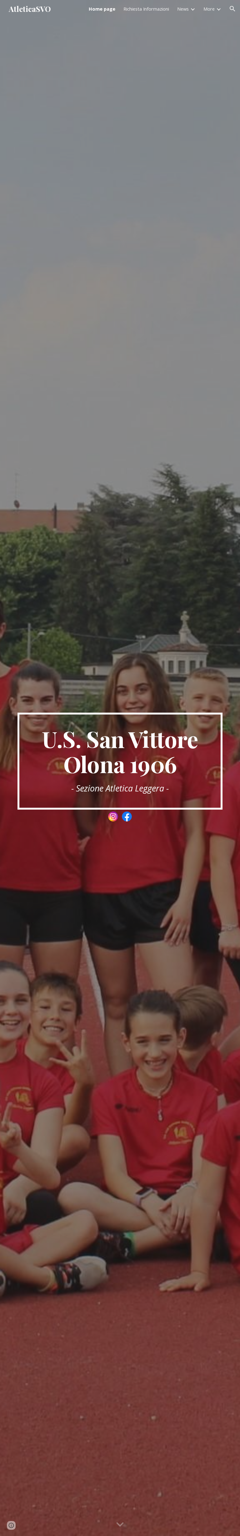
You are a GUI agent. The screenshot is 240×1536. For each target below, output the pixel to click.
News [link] (183, 9)
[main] (120, 761)
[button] (232, 8)
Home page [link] (102, 9)
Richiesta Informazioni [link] (146, 9)
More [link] (209, 9)
